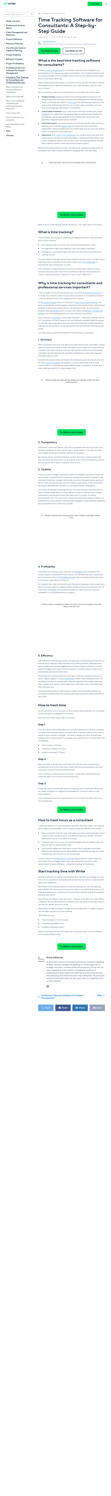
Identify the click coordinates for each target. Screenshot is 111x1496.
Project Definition (14, 39)
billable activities (68, 577)
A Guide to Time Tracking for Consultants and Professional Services (17, 80)
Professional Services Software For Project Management (15, 70)
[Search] (32, 14)
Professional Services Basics (15, 26)
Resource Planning (14, 43)
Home (39, 13)
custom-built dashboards (66, 135)
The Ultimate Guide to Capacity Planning (16, 49)
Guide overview (13, 21)
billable (53, 590)
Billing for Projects (14, 59)
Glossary (10, 135)
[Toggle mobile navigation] (106, 4)
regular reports (67, 126)
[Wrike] (10, 4)
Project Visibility (13, 55)
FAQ (8, 131)
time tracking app (88, 262)
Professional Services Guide (54, 13)
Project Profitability (15, 63)
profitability (79, 572)
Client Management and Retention (16, 33)
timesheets (46, 114)
